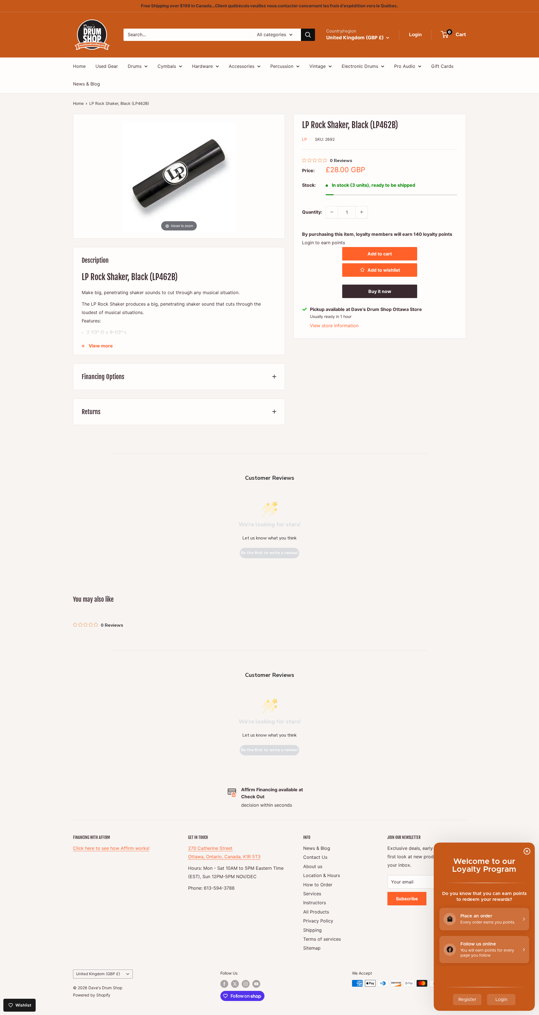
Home (79, 66)
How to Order (317, 884)
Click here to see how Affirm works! (111, 848)
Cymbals (166, 66)
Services (312, 893)
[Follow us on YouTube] (256, 984)
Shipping (312, 930)
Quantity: (312, 211)
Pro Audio (404, 66)
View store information (334, 325)
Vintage (317, 66)
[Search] (308, 35)
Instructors (314, 902)
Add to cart (379, 253)
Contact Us (315, 857)
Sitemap (312, 948)
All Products (316, 912)
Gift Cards (442, 66)
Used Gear (106, 66)
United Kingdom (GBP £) (98, 974)
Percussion (281, 66)
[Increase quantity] (361, 212)
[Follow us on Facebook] (224, 984)
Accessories (241, 66)
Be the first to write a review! (269, 552)
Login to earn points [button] (323, 242)
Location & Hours (321, 875)
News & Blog (86, 84)
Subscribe (407, 898)
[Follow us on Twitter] (235, 984)
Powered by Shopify (91, 995)
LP (304, 139)
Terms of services (322, 939)
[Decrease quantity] (332, 212)
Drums (134, 66)
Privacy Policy (318, 921)
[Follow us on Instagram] (246, 984)
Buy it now (379, 291)
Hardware (202, 66)
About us (312, 866)
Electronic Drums (360, 66)
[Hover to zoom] (179, 175)
